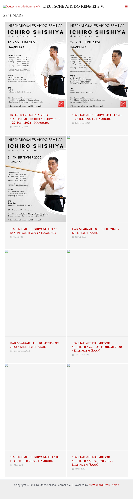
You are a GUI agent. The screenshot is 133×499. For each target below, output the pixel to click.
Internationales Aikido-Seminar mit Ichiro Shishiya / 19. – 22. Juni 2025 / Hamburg (35, 119)
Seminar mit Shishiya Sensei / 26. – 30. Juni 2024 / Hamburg (97, 117)
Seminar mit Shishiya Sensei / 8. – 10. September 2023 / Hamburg (35, 231)
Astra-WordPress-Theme (104, 485)
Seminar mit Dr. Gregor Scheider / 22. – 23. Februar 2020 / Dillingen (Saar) (97, 347)
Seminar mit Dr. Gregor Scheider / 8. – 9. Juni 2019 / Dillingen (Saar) (92, 461)
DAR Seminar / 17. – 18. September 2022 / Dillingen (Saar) (35, 345)
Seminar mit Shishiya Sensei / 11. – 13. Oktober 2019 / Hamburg (35, 459)
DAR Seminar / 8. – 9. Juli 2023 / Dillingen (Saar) (95, 231)
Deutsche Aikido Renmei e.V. (73, 6)
